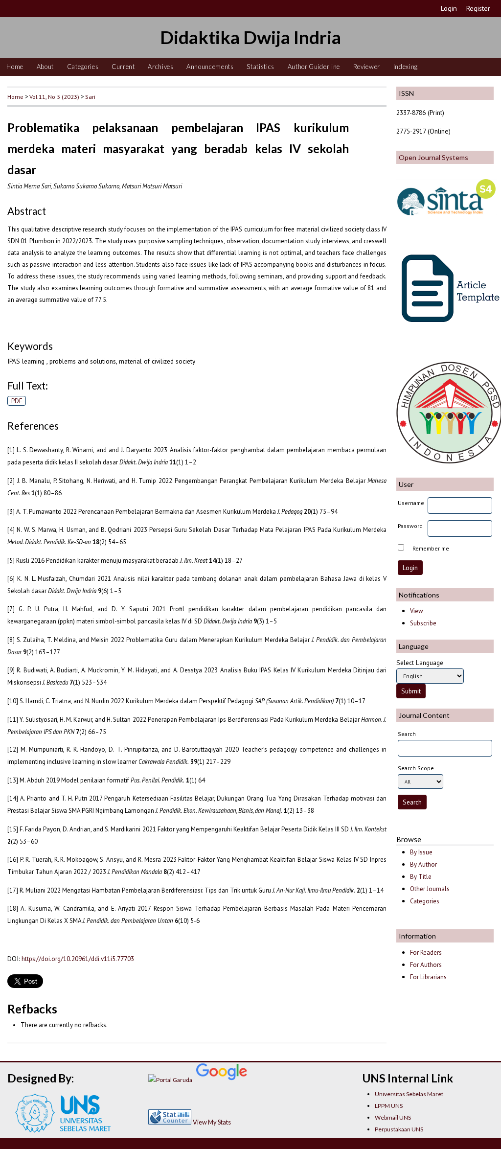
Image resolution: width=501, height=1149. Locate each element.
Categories (83, 66)
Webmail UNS (393, 1117)
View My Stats (212, 1122)
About (45, 66)
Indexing (405, 66)
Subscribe (423, 623)
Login (449, 8)
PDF (17, 400)
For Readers (426, 952)
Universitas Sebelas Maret (409, 1094)
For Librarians (428, 977)
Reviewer (366, 66)
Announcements (210, 66)
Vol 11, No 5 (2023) (54, 96)
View (416, 611)
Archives (160, 66)
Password (410, 525)
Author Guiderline (314, 66)
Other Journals (430, 889)
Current (123, 66)
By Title (421, 877)
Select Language (419, 662)
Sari (90, 96)
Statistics (260, 66)
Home (14, 66)
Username (411, 502)
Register (478, 8)
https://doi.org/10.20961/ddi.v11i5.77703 (78, 958)
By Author (423, 864)
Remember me (430, 548)
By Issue (421, 852)
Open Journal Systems (433, 157)
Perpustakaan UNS (399, 1129)
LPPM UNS (389, 1105)
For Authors (426, 965)
